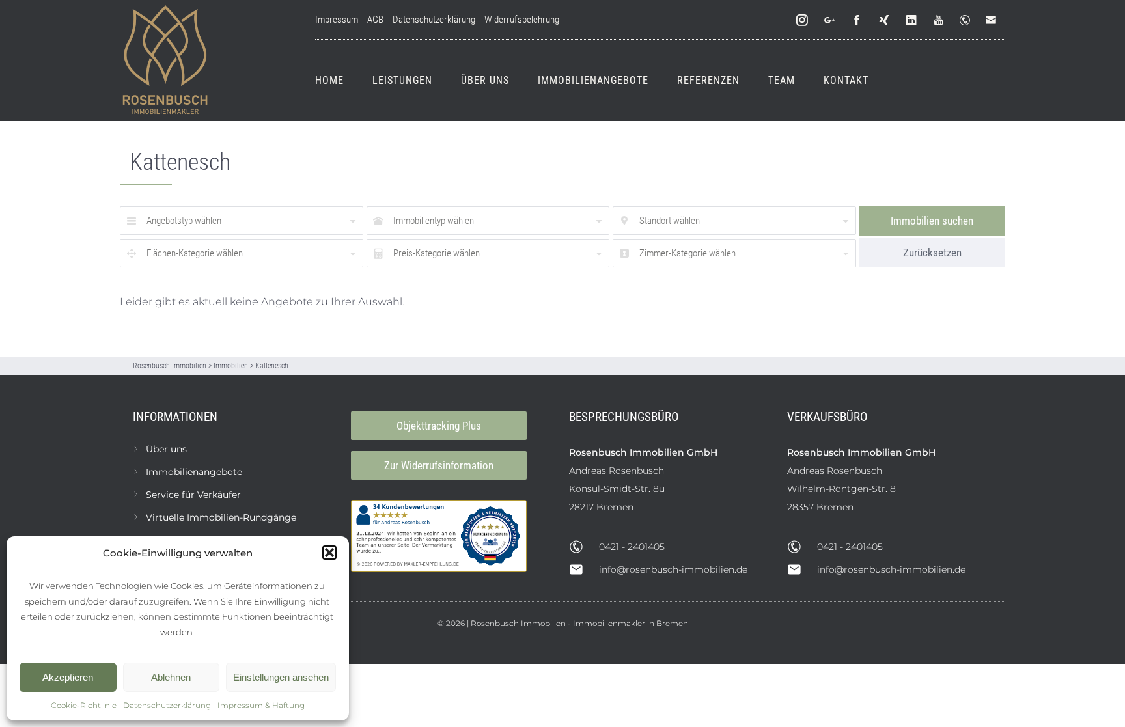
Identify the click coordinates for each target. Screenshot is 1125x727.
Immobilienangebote (593, 80)
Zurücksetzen (932, 252)
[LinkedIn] (912, 20)
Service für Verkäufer (193, 495)
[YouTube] (939, 20)
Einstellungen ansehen (281, 677)
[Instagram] (802, 20)
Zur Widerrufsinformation (438, 465)
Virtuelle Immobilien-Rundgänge (221, 517)
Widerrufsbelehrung (521, 19)
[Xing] (884, 20)
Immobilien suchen (932, 220)
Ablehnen (171, 677)
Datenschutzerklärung (167, 705)
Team (781, 80)
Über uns (485, 80)
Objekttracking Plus (438, 425)
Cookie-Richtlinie (84, 705)
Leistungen (402, 80)
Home (329, 80)
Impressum (336, 19)
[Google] (830, 20)
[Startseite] (165, 60)
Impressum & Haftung (261, 705)
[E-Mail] (993, 20)
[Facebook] (857, 20)
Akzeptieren (67, 677)
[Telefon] (967, 20)
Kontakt (846, 80)
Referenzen (708, 80)
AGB (375, 19)
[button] (329, 552)
